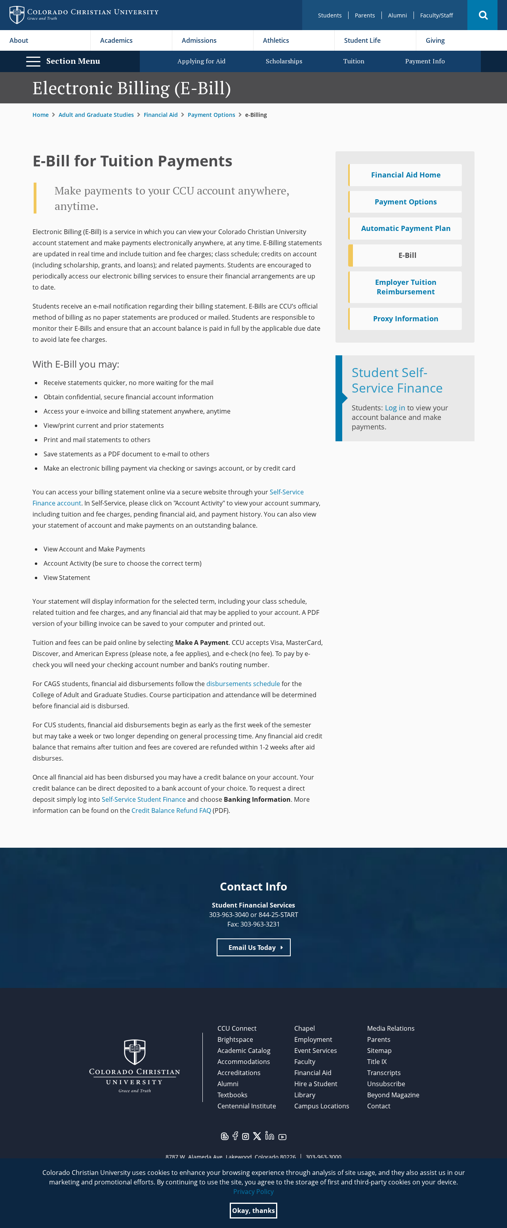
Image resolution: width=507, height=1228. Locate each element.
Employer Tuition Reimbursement (405, 286)
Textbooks (232, 1095)
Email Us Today (252, 947)
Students (330, 15)
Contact (379, 1106)
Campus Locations (321, 1106)
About (19, 40)
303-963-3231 (260, 924)
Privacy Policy (253, 1191)
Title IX (377, 1061)
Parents (365, 15)
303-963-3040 (229, 914)
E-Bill (407, 255)
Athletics (276, 40)
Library (304, 1095)
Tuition (353, 61)
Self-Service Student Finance (144, 799)
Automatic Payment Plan (406, 228)
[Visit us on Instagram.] (245, 1136)
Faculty (304, 1061)
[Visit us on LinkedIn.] (269, 1135)
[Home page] (84, 15)
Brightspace (235, 1039)
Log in (395, 407)
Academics (116, 40)
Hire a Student (315, 1083)
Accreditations (239, 1072)
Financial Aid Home (406, 174)
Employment (313, 1039)
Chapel (304, 1028)
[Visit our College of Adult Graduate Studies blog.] (225, 1135)
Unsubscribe (386, 1083)
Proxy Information (405, 318)
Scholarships (284, 61)
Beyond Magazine (393, 1095)
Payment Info (425, 61)
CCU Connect (237, 1028)
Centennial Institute (246, 1106)
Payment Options (211, 114)
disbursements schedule (243, 683)
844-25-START (278, 914)
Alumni (397, 15)
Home (40, 114)
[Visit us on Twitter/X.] (257, 1135)
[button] (482, 15)
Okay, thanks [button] (253, 1210)
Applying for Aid (201, 61)
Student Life (362, 40)
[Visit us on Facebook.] (235, 1135)
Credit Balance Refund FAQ (171, 810)
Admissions (199, 40)
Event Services (315, 1050)
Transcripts (384, 1072)
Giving (435, 40)
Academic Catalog (244, 1050)
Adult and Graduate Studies (96, 114)
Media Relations (391, 1028)
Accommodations (243, 1061)
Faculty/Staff (436, 15)
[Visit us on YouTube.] (282, 1136)
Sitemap (379, 1050)
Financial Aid (161, 114)
